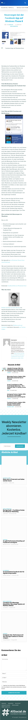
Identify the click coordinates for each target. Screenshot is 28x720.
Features (5, 539)
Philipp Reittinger (6, 639)
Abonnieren (20, 446)
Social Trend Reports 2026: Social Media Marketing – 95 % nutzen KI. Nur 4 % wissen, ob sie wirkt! (16, 386)
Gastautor (10, 24)
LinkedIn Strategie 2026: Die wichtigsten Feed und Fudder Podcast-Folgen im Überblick (15, 370)
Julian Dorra (5, 513)
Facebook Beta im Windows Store (17, 285)
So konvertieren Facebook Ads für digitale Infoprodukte (13, 572)
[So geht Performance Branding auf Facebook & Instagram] (14, 528)
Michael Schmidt (6, 544)
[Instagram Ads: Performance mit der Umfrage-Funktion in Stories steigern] (14, 622)
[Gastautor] (5, 24)
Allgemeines (6, 570)
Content (9, 372)
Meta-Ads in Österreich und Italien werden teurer (13, 480)
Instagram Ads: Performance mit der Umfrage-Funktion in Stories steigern (13, 636)
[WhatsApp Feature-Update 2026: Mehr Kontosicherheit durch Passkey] (3, 377)
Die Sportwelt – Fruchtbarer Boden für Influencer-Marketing (13, 510)
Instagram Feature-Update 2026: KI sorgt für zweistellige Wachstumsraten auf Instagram (16, 395)
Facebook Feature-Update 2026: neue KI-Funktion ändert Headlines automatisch (16, 404)
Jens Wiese (5, 482)
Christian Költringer (7, 575)
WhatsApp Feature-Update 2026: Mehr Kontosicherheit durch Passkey (16, 378)
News (8, 390)
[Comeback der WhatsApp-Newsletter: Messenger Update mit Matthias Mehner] (14, 589)
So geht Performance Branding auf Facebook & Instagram (14, 541)
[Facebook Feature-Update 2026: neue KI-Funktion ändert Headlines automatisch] (3, 403)
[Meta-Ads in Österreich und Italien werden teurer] (14, 466)
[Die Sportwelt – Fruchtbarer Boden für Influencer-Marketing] (14, 497)
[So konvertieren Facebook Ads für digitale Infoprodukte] (14, 559)
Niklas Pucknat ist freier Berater (10, 307)
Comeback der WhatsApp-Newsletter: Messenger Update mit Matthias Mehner (14, 604)
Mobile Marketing (14, 26)
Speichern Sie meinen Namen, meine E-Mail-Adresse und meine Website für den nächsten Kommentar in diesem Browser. (13, 687)
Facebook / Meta (10, 406)
